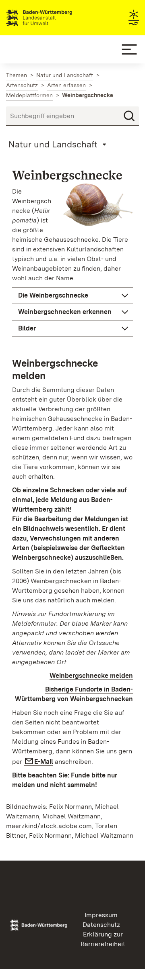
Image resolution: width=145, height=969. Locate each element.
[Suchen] (129, 116)
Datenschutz (101, 924)
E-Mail (43, 761)
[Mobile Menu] (129, 49)
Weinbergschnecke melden (91, 675)
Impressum (101, 915)
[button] (72, 296)
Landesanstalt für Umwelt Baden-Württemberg (53, 18)
